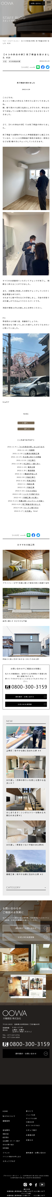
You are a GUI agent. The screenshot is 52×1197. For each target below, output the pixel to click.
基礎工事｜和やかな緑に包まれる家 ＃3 (24, 874)
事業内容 (6, 1134)
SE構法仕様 (30, 1122)
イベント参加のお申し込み (12, 1156)
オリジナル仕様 (31, 1118)
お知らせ (29, 1140)
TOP (4, 41)
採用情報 (6, 1148)
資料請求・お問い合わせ (36, 1153)
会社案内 (6, 1130)
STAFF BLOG (13, 41)
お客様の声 (30, 1135)
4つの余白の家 (14, 61)
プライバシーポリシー (11, 1176)
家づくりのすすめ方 (33, 1125)
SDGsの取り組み (8, 1144)
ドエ (5, 61)
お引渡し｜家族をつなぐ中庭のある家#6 (25, 844)
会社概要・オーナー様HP (11, 1141)
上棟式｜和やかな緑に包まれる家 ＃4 (23, 750)
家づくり (29, 1111)
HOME (5, 1111)
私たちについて (9, 1116)
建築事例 (6, 1121)
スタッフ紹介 (31, 1130)
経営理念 (6, 1137)
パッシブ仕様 (30, 1115)
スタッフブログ (9, 1161)
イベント (6, 1153)
